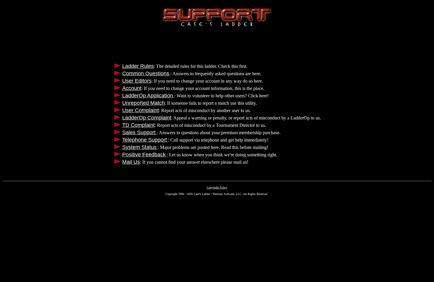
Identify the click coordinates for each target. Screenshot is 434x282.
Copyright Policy (217, 187)
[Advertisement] (217, 44)
